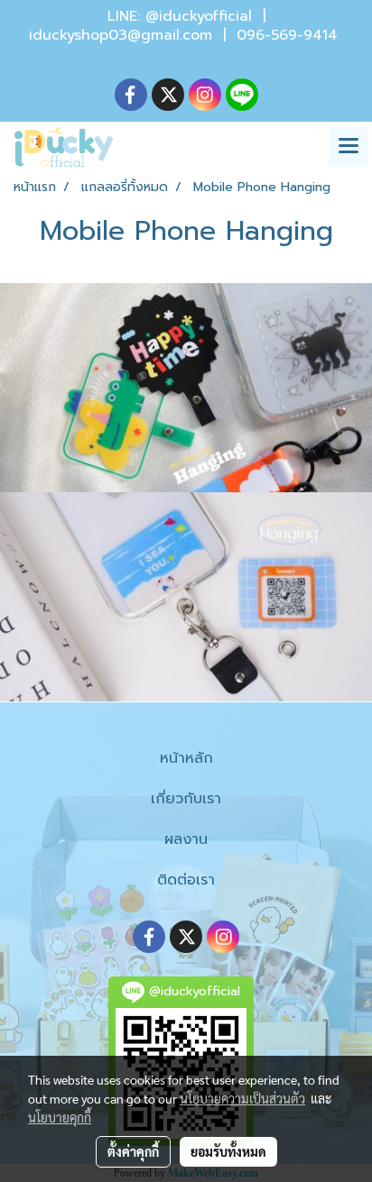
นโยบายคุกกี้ (59, 1117)
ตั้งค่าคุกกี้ (133, 1151)
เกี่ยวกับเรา (186, 799)
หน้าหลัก (186, 758)
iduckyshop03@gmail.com (120, 35)
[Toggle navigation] (348, 147)
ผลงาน (186, 839)
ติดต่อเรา (186, 880)
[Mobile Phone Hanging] (186, 596)
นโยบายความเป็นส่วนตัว (242, 1098)
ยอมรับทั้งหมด (228, 1151)
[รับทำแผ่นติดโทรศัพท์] (186, 387)
